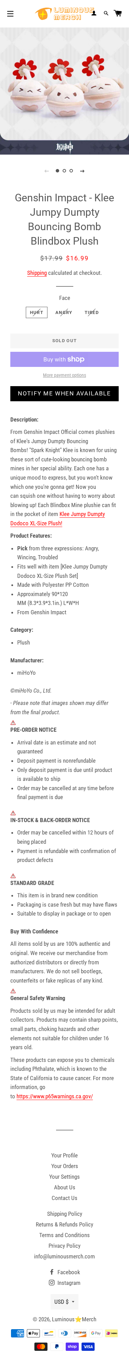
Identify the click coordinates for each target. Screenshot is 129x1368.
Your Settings (64, 1176)
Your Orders (64, 1166)
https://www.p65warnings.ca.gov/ (55, 1096)
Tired (92, 312)
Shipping (37, 272)
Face (64, 297)
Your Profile (64, 1155)
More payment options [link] (64, 375)
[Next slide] (82, 170)
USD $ (61, 1301)
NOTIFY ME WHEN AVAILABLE (64, 393)
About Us (64, 1187)
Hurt (36, 312)
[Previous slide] (46, 170)
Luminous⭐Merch (74, 1319)
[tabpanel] (64, 90)
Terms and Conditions (64, 1235)
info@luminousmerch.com (64, 1256)
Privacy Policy (64, 1245)
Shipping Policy (64, 1213)
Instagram (68, 1282)
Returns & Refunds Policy (64, 1224)
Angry (64, 312)
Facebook (68, 1272)
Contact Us (64, 1198)
